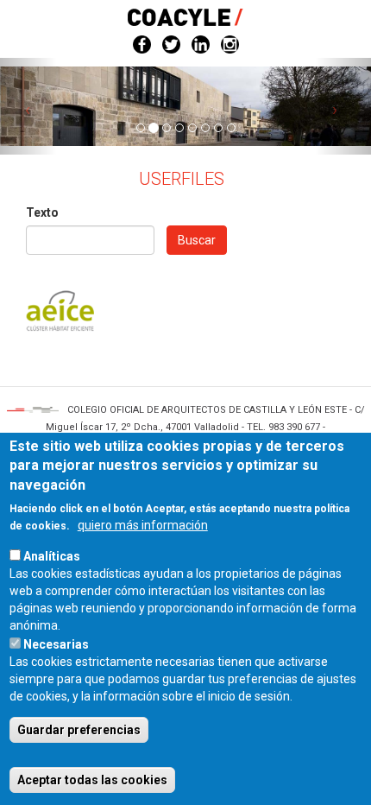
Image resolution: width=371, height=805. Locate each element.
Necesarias (56, 644)
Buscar (197, 240)
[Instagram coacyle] (230, 43)
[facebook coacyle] (142, 43)
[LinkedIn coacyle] (201, 43)
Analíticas (51, 556)
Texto (42, 212)
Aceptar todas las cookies (92, 780)
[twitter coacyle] (171, 43)
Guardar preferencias (79, 730)
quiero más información (143, 525)
